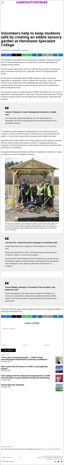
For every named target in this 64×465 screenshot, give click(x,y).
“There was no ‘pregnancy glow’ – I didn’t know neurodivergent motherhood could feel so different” (24, 358)
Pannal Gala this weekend (12, 385)
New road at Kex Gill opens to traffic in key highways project (24, 368)
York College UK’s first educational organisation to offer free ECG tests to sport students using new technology (26, 377)
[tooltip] (6, 55)
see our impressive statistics (51, 449)
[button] (19, 457)
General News (16, 50)
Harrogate (24, 50)
